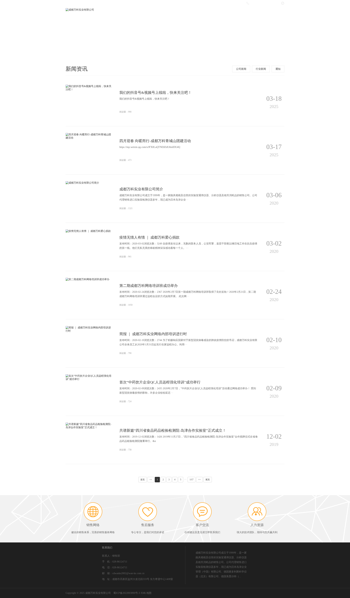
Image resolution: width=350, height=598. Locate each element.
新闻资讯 (223, 13)
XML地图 (146, 593)
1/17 (191, 479)
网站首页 (150, 13)
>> (199, 479)
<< (150, 479)
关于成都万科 (174, 13)
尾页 (207, 479)
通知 (278, 69)
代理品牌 (199, 13)
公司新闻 (241, 69)
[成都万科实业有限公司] (80, 9)
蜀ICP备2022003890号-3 (126, 593)
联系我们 (272, 13)
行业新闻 (261, 69)
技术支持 (247, 13)
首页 (142, 479)
